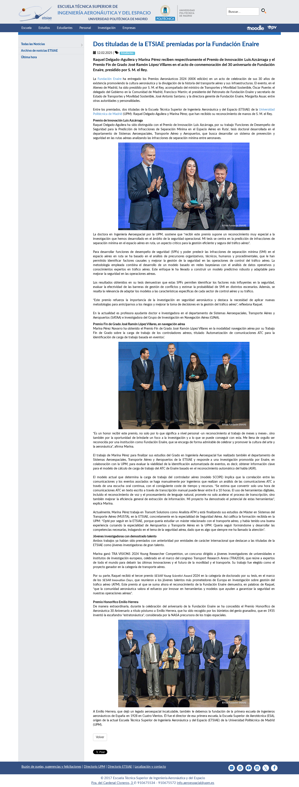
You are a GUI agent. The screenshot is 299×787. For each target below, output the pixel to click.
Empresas (129, 28)
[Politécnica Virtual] (271, 27)
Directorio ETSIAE (120, 766)
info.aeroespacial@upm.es (195, 783)
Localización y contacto (150, 766)
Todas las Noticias (33, 44)
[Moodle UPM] (257, 28)
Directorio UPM (94, 766)
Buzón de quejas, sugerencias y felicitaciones (51, 766)
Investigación (107, 28)
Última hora (29, 57)
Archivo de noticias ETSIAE (39, 50)
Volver (100, 737)
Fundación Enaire (109, 79)
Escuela (26, 28)
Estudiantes (64, 28)
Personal (85, 28)
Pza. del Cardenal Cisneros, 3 (112, 783)
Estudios (44, 28)
